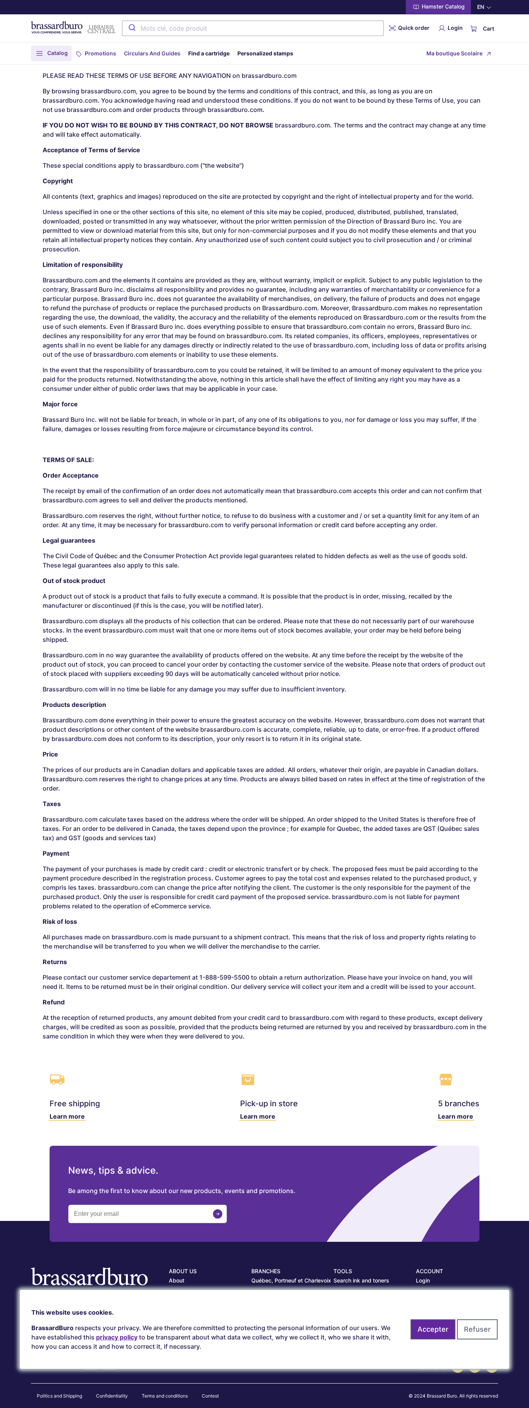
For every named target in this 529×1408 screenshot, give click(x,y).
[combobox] (253, 28)
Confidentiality (112, 1396)
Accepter (432, 1329)
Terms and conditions (165, 1396)
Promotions (100, 53)
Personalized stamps (265, 53)
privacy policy (116, 1337)
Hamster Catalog (442, 6)
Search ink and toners (361, 1280)
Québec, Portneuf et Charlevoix (291, 1280)
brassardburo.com (269, 75)
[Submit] (131, 28)
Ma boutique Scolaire (454, 53)
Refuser (477, 1329)
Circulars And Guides (152, 53)
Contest (210, 1396)
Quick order (413, 27)
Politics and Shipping (59, 1396)
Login (455, 27)
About (176, 1280)
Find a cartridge (209, 53)
